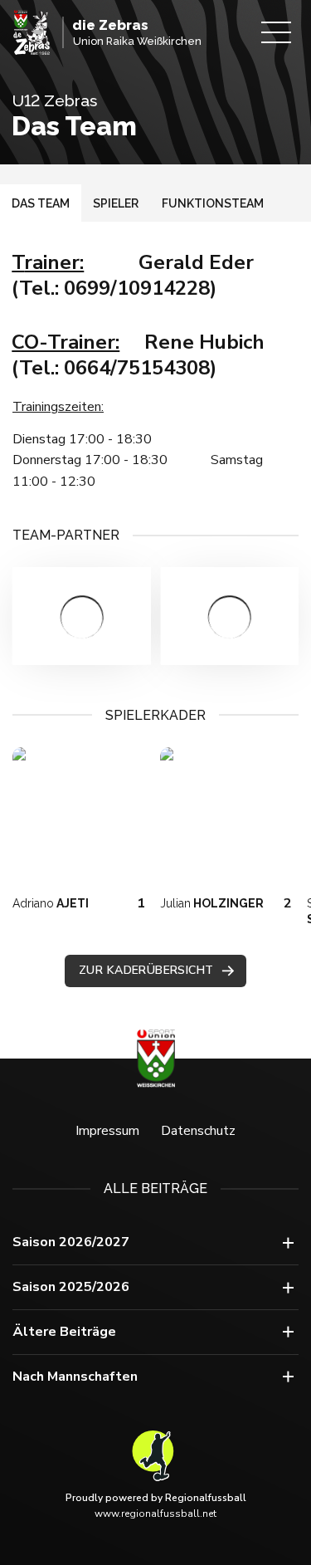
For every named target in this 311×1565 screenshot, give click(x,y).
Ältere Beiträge (64, 1332)
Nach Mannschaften (75, 1376)
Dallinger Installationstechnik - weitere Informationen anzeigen (230, 616)
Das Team (41, 203)
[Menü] (276, 32)
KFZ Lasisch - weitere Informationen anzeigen (81, 616)
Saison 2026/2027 (70, 1242)
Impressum (107, 1131)
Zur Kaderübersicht (146, 970)
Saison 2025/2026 (70, 1287)
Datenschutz (198, 1131)
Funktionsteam (213, 203)
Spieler (115, 203)
